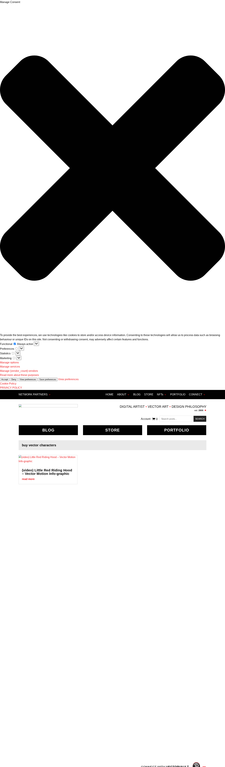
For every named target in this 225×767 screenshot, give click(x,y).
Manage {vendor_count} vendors (19, 370)
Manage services (10, 366)
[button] (112, 168)
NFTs (160, 394)
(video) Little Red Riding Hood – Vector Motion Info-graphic (47, 472)
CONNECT (195, 394)
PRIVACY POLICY (11, 387)
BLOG (137, 394)
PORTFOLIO (177, 394)
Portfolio (176, 430)
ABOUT (121, 394)
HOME (109, 394)
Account (145, 419)
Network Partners (33, 394)
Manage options (9, 362)
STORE (148, 394)
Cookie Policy (8, 383)
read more (28, 479)
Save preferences (47, 379)
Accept (4, 379)
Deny (13, 379)
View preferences (28, 379)
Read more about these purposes (19, 375)
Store (112, 430)
